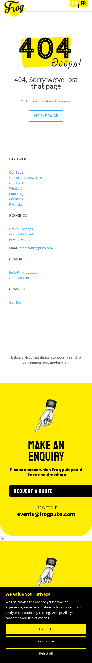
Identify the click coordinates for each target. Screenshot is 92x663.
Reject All (46, 653)
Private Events (19, 239)
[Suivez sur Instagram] (12, 315)
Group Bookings (21, 229)
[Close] (87, 590)
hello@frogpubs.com (24, 272)
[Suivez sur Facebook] (21, 315)
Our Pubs (16, 172)
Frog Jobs (16, 204)
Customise (46, 641)
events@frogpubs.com (36, 248)
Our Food (16, 183)
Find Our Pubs (20, 278)
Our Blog (15, 302)
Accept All (46, 629)
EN (74, 3)
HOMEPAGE (46, 116)
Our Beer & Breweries (25, 178)
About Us (16, 199)
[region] (46, 625)
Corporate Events (22, 234)
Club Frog (16, 194)
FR (83, 3)
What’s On (16, 188)
